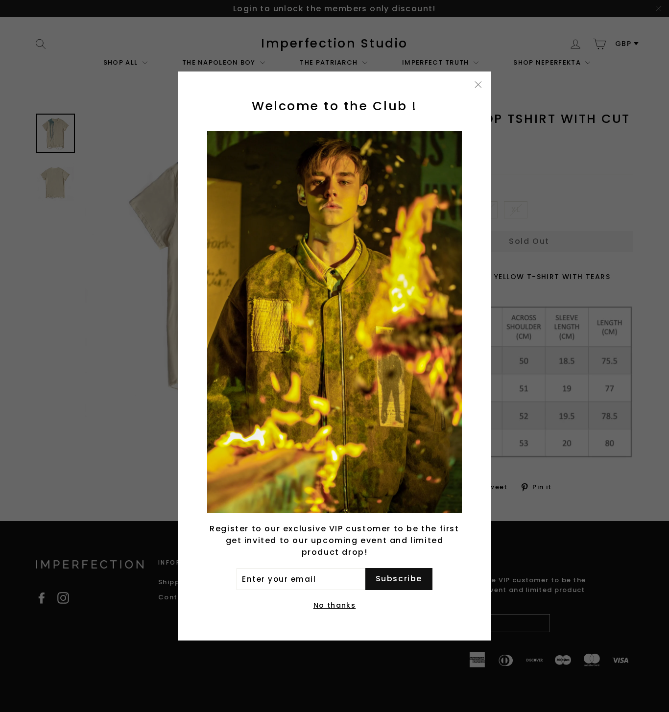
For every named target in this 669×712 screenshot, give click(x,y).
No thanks (334, 605)
